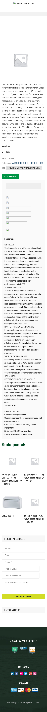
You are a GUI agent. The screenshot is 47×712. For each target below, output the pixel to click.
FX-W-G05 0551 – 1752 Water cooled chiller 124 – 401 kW (34, 477)
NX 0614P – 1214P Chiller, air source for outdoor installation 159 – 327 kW (12, 479)
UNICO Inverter (8, 515)
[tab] (10, 176)
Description (10, 176)
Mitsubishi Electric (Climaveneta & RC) (23, 167)
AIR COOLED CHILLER (22, 163)
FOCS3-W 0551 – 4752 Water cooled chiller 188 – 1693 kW (34, 518)
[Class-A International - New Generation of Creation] (23, 3)
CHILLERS (38, 163)
